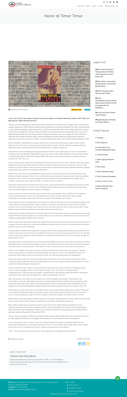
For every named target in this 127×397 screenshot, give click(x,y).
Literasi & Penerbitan (76, 391)
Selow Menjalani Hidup (105, 171)
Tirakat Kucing (102, 155)
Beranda (81, 6)
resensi (21, 339)
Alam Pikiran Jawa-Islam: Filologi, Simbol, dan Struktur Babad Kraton (105, 83)
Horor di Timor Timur (105, 181)
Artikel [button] (88, 6)
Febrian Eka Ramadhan (19, 109)
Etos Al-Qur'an (102, 143)
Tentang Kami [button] (109, 6)
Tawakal (100, 138)
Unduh (100, 6)
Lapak (94, 6)
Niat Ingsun (101, 167)
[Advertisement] (63, 42)
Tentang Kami (73, 385)
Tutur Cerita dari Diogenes (106, 176)
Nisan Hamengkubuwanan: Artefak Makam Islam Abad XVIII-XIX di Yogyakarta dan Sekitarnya (105, 103)
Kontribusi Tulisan (74, 388)
